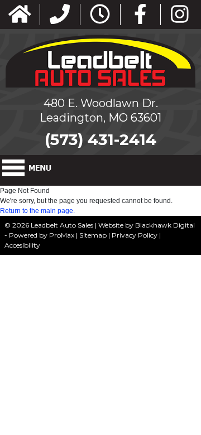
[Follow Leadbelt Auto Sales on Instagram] (180, 14)
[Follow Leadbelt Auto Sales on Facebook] (140, 14)
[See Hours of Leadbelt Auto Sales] (100, 14)
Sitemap (93, 235)
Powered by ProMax (41, 235)
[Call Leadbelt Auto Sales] (60, 14)
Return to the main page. (37, 211)
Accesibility (22, 245)
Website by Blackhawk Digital (146, 225)
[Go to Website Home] (19, 14)
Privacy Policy (134, 235)
